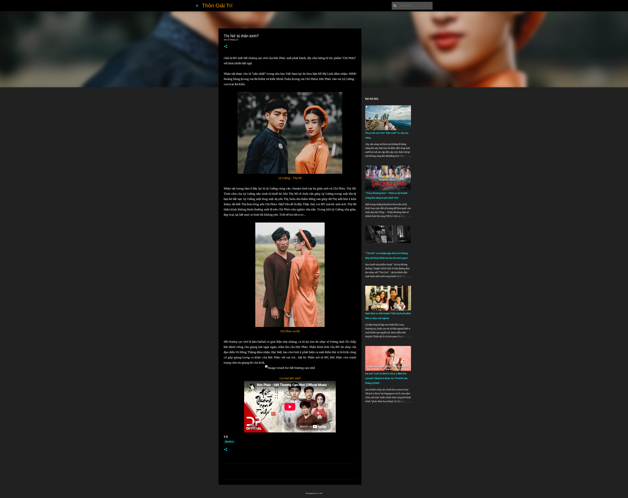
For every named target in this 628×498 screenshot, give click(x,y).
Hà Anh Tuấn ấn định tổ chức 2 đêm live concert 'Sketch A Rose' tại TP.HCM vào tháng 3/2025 (386, 378)
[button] (226, 46)
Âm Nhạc (229, 442)
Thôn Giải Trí (217, 6)
